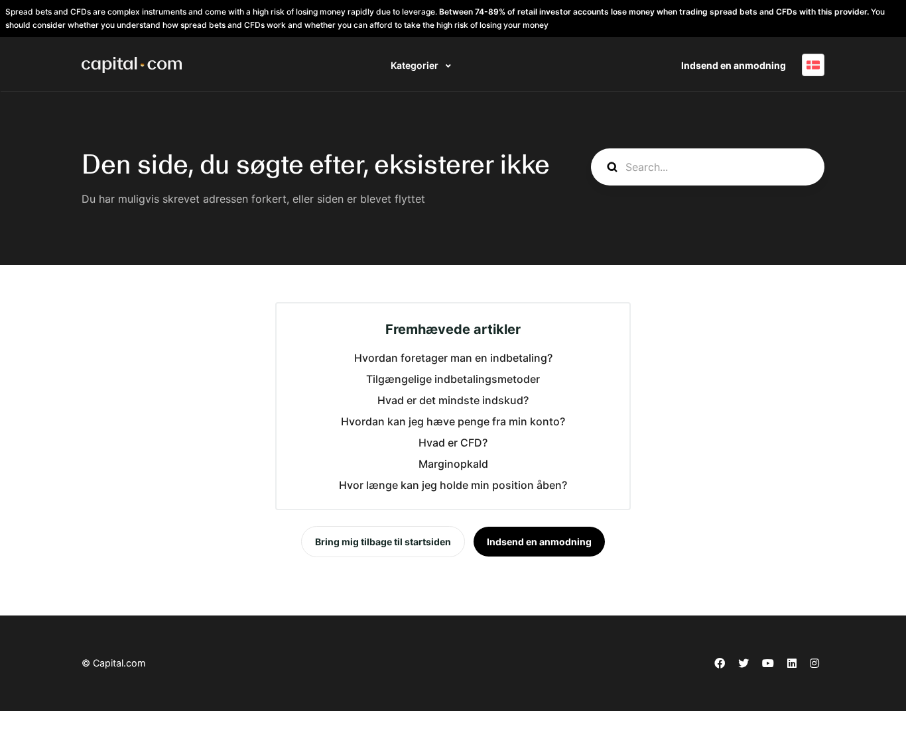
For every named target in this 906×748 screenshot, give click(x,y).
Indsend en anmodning (733, 65)
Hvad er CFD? (453, 442)
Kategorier (415, 65)
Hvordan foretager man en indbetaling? (453, 357)
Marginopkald (453, 463)
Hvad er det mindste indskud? (453, 400)
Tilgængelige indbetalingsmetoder (453, 379)
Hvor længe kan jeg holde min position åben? (453, 485)
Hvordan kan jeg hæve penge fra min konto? (453, 421)
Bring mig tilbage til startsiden (383, 541)
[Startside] (132, 65)
